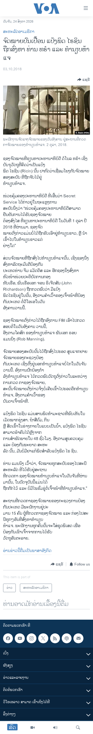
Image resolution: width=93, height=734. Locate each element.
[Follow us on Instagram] (31, 638)
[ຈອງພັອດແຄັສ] (78, 638)
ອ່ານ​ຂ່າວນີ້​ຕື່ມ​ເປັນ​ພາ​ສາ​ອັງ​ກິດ (27, 550)
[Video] (32, 727)
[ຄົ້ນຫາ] (78, 727)
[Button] (83, 79)
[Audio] (55, 727)
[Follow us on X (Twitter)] (43, 638)
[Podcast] (67, 638)
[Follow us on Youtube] (20, 638)
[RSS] (55, 638)
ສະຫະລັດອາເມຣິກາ (18, 31)
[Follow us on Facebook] (8, 638)
